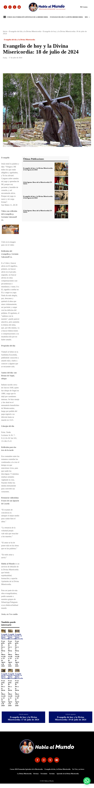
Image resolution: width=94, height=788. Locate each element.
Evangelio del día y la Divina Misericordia (25, 31)
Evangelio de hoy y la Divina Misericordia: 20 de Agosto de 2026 (17, 693)
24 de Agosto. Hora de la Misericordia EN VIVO (37, 183)
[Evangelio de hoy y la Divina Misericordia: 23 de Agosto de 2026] (17, 631)
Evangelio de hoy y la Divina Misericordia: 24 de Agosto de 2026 (10, 653)
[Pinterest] (16, 66)
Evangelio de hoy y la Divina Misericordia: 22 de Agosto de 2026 (3, 693)
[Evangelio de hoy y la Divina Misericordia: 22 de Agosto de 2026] (3, 670)
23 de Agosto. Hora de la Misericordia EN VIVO (37, 211)
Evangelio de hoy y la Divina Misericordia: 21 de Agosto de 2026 (10, 693)
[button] (79, 7)
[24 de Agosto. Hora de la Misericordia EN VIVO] (61, 183)
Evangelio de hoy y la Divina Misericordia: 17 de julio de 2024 (23, 718)
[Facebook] (5, 7)
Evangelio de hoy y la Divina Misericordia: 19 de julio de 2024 (70, 718)
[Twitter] (14, 7)
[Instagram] (10, 7)
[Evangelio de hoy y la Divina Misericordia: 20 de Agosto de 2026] (17, 670)
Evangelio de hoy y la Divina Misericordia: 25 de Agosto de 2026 (3, 653)
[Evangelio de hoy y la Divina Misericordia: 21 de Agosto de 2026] (10, 670)
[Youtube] (19, 7)
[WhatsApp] (22, 66)
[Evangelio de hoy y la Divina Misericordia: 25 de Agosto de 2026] (3, 631)
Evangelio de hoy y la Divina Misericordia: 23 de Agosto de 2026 (17, 653)
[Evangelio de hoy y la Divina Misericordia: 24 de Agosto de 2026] (10, 631)
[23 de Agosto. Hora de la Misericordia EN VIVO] (61, 211)
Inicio (5, 31)
